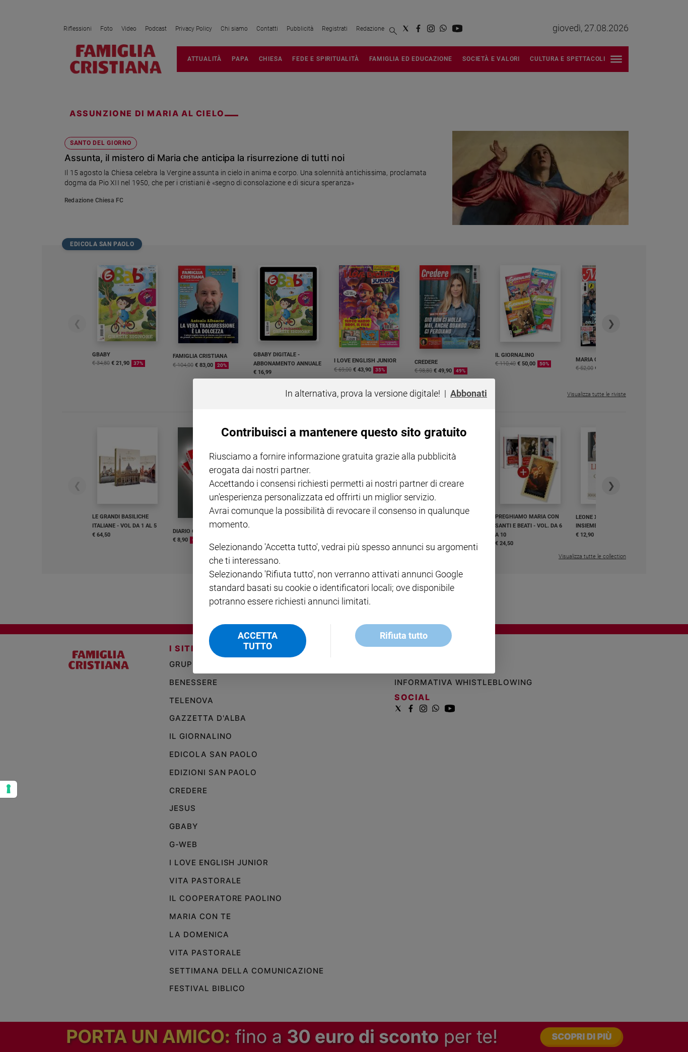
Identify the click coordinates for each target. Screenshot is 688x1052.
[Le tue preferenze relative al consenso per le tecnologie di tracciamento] (8, 789)
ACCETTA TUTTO (258, 640)
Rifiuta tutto (404, 635)
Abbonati (468, 393)
